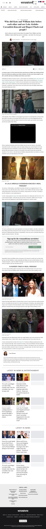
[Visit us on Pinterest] (43, 1)
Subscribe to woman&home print (33, 492)
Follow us (35, 69)
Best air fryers (23, 493)
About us (5, 514)
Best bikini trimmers (23, 491)
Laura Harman (17, 39)
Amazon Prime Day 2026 (12, 10)
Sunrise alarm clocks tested (13, 494)
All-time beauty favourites (13, 492)
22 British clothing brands (13, 501)
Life (18, 19)
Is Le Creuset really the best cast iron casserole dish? (13, 498)
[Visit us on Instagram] (42, 1)
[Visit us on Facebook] (38, 1)
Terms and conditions (31, 514)
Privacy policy (40, 514)
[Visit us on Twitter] (40, 1)
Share (5, 69)
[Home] (1, 7)
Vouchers (13, 503)
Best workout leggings (23, 495)
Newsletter (42, 69)
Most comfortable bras (23, 497)
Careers (16, 516)
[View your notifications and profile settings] (10, 3)
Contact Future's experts (13, 514)
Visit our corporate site (38, 525)
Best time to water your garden (26, 10)
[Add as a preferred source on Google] (23, 521)
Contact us (22, 514)
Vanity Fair (15, 196)
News (35, 39)
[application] (23, 133)
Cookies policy (10, 516)
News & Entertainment (24, 19)
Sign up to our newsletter (33, 494)
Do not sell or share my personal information (29, 516)
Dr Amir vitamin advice (39, 10)
